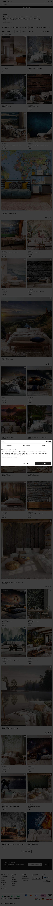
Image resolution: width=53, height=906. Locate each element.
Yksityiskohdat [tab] (26, 445)
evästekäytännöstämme (11, 457)
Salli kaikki (43, 463)
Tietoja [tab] (43, 445)
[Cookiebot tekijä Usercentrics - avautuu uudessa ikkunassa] (46, 441)
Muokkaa (25, 463)
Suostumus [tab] (9, 445)
